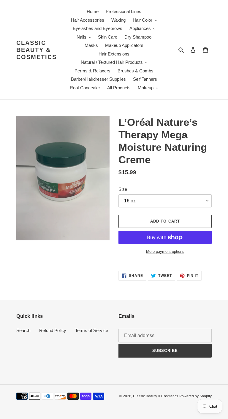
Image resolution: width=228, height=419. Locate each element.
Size (122, 189)
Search (23, 330)
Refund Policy (52, 330)
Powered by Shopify (195, 396)
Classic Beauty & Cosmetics (36, 49)
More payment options (165, 251)
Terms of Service (91, 330)
